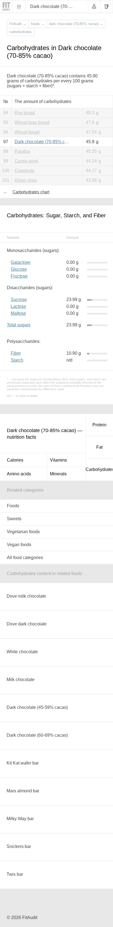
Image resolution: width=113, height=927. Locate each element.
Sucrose (19, 299)
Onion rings (26, 180)
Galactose (20, 262)
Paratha (22, 151)
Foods (13, 505)
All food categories (25, 557)
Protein (99, 424)
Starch (17, 360)
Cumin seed (26, 161)
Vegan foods (19, 544)
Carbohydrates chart (31, 191)
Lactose (18, 306)
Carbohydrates (99, 469)
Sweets (14, 518)
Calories (15, 460)
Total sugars (18, 324)
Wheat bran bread (32, 122)
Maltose (18, 313)
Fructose (19, 276)
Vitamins (58, 460)
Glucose (19, 269)
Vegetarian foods (23, 531)
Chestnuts (24, 170)
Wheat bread (27, 132)
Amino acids (19, 473)
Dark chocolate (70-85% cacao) (43, 141)
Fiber (16, 353)
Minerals (58, 473)
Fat (99, 447)
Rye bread (25, 112)
